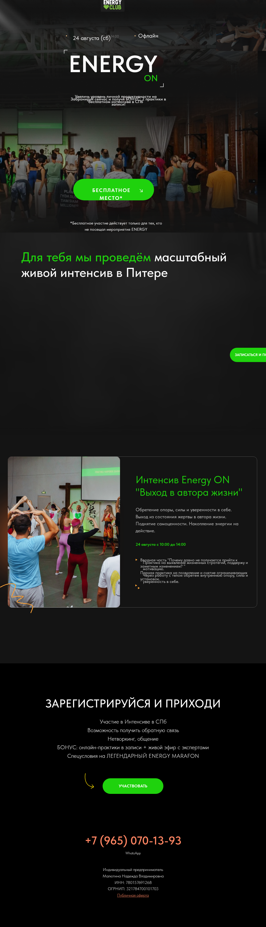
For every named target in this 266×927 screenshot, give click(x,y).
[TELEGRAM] (133, 903)
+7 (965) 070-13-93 (133, 832)
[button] (141, 190)
